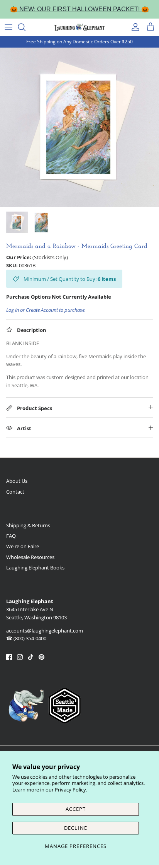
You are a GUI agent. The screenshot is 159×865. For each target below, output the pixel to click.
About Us (16, 480)
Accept (76, 808)
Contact (15, 491)
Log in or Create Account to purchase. (46, 309)
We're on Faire (22, 546)
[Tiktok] (31, 657)
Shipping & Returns (28, 525)
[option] (79, 127)
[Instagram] (20, 657)
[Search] (25, 27)
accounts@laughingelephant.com (44, 630)
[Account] (133, 27)
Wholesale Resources (30, 557)
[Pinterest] (41, 657)
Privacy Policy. (71, 789)
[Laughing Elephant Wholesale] (79, 27)
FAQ (11, 535)
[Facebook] (9, 657)
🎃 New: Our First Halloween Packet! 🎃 (79, 9)
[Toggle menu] (8, 27)
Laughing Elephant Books (35, 567)
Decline (75, 827)
